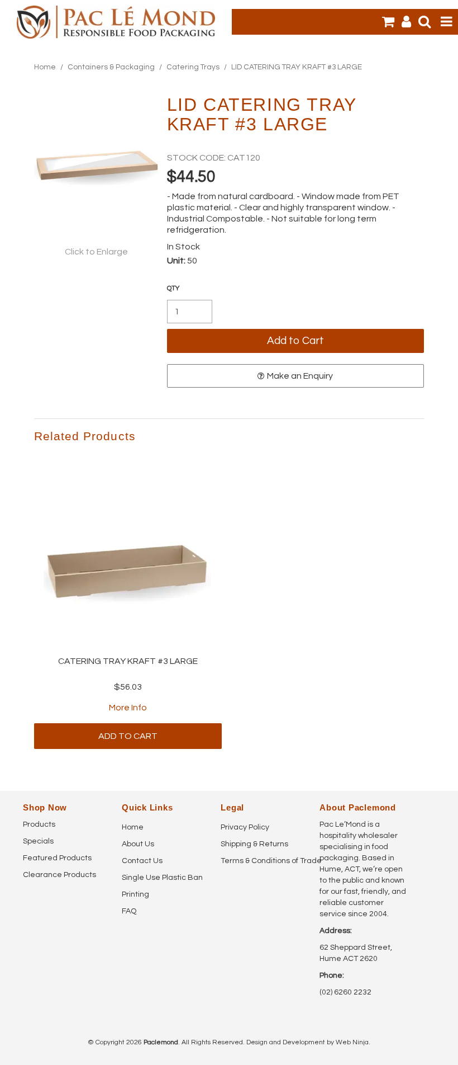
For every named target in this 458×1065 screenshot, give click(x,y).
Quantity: (173, 288)
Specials (38, 841)
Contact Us (142, 861)
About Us (138, 844)
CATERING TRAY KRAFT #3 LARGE (128, 661)
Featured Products (57, 858)
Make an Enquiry (300, 375)
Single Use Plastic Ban (162, 878)
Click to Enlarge (96, 251)
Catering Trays (193, 67)
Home (45, 67)
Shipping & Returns (254, 844)
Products (39, 824)
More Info (128, 707)
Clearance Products (59, 875)
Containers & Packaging (111, 67)
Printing (135, 894)
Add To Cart (128, 736)
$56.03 (128, 686)
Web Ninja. (353, 1042)
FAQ (129, 911)
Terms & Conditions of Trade (266, 861)
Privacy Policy (245, 827)
